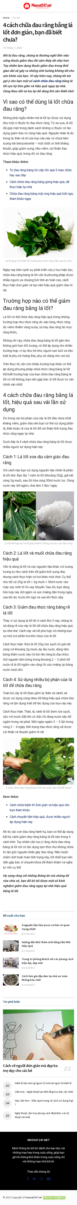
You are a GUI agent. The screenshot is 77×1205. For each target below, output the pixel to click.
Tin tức (16, 17)
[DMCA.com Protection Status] (54, 1197)
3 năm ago (29, 951)
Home (6, 17)
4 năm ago (29, 934)
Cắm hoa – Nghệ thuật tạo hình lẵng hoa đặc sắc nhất (44, 1091)
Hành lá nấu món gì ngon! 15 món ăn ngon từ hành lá (43, 1083)
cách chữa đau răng (47, 81)
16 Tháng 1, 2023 (12, 47)
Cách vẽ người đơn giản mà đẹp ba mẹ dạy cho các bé (30, 1068)
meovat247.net (33, 1197)
